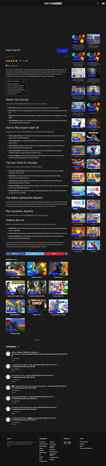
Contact (82, 444)
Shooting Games (11, 273)
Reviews (52, 442)
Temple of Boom (78, 156)
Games (41, 448)
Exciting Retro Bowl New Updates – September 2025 (78, 98)
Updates (52, 459)
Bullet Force (37, 314)
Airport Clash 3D (52, 70)
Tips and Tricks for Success (15, 88)
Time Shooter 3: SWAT (58, 314)
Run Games (76, 126)
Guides (41, 457)
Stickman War (15, 333)
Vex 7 (78, 129)
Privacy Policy (84, 442)
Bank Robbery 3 (15, 314)
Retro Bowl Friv (93, 113)
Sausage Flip (93, 251)
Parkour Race (78, 197)
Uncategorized (77, 59)
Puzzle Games (43, 461)
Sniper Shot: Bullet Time (15, 296)
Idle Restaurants (93, 237)
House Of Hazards (78, 224)
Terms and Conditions (86, 448)
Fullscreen (62, 51)
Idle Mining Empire (78, 251)
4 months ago (16, 358)
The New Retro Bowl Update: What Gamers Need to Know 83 (93, 46)
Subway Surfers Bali (78, 183)
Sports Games (54, 451)
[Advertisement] (86, 19)
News (89, 41)
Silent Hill (52, 449)
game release (92, 75)
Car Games (42, 442)
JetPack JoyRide (93, 210)
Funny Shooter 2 (58, 296)
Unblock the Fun (12, 94)
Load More (37, 340)
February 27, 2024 (10, 56)
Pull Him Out (78, 143)
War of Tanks (15, 277)
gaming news (43, 452)
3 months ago (16, 379)
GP (74, 75)
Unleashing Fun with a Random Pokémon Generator (93, 98)
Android (28, 215)
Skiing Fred (93, 170)
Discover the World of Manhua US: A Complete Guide (78, 81)
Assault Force (58, 277)
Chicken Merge (78, 237)
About (81, 446)
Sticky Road (93, 129)
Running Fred (78, 170)
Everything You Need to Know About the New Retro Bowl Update (93, 64)
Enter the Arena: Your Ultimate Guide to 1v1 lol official (78, 115)
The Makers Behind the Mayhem (16, 90)
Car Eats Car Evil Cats (93, 143)
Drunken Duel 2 (37, 277)
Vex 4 (93, 197)
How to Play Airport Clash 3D (16, 86)
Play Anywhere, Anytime (14, 92)
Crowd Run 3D (93, 183)
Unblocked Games (78, 93)
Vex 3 (78, 210)
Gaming (75, 41)
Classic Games (92, 221)
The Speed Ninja (93, 156)
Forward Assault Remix (36, 296)
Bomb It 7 (93, 224)
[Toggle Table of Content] (23, 81)
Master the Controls (13, 84)
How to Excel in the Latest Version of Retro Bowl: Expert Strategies (78, 64)
